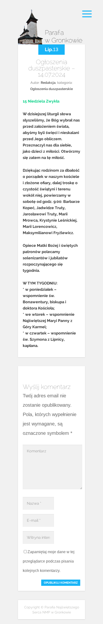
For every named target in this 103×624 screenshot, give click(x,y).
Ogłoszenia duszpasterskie (51, 89)
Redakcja (48, 83)
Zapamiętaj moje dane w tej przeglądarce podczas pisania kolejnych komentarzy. (48, 561)
